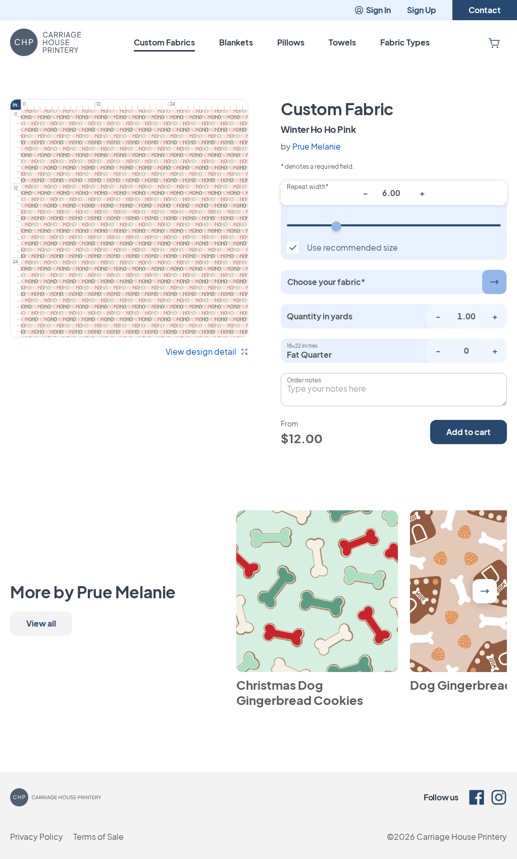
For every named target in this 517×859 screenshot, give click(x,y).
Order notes (304, 380)
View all (41, 623)
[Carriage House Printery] (45, 42)
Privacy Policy (36, 836)
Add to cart (468, 431)
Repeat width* (308, 186)
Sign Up (421, 10)
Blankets (236, 42)
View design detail (201, 351)
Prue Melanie (316, 146)
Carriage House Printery (462, 836)
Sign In (378, 10)
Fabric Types (405, 42)
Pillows (290, 42)
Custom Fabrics (164, 42)
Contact (485, 10)
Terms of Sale (98, 836)
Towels (342, 42)
